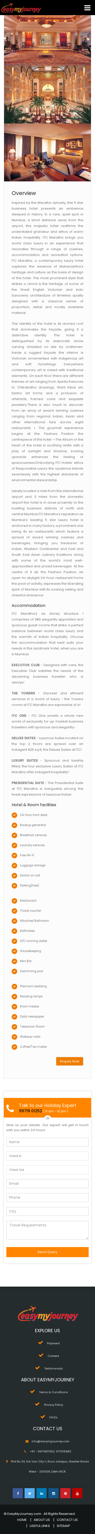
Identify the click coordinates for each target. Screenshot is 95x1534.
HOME (22, 1519)
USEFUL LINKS (40, 1525)
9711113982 (63, 1451)
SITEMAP (63, 1525)
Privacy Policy (53, 1405)
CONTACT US (67, 1519)
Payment (53, 1343)
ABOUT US (42, 1519)
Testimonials (53, 1368)
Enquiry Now (69, 1061)
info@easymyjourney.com (50, 1441)
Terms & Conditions (53, 1392)
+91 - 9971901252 (42, 1451)
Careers (53, 1356)
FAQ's (53, 1417)
